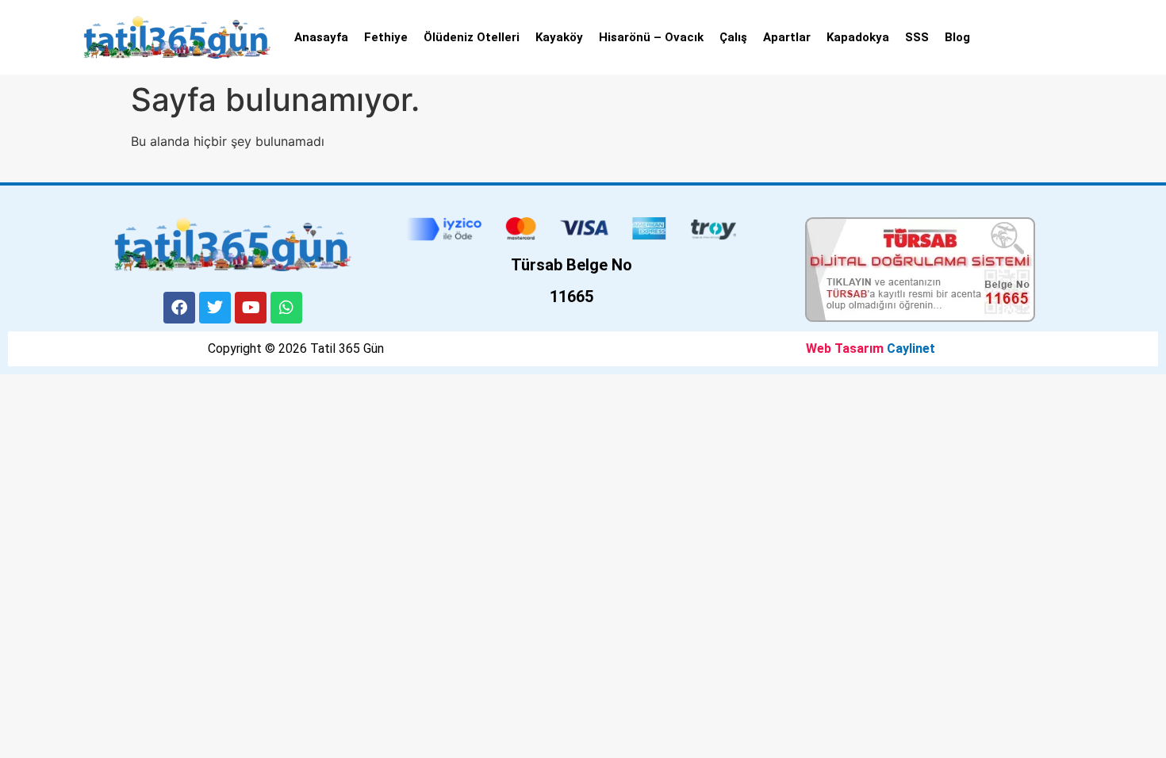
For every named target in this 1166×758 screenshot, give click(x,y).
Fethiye (386, 37)
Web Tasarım (845, 348)
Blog (957, 37)
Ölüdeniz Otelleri (472, 37)
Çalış (733, 37)
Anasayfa (321, 37)
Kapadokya (858, 37)
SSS (917, 37)
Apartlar (787, 37)
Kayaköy (559, 37)
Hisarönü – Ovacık (651, 37)
